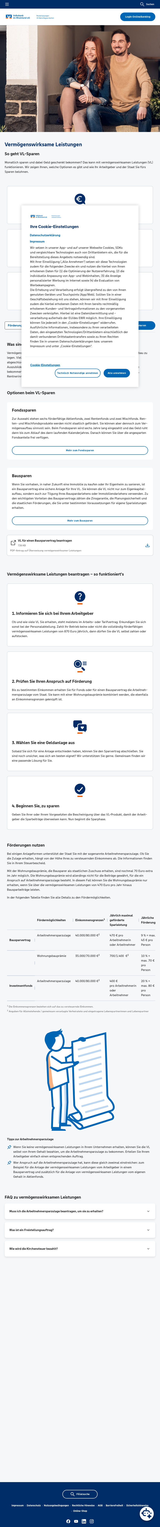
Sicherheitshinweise (137, 1505)
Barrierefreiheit (114, 1505)
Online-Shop (80, 1511)
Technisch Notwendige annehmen (77, 373)
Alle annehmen (117, 373)
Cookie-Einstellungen (45, 365)
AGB (100, 1505)
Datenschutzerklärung (45, 235)
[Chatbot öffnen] (147, 1514)
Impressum (18, 1505)
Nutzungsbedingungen (56, 1505)
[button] (80, 1211)
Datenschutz (34, 1505)
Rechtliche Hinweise (83, 1505)
